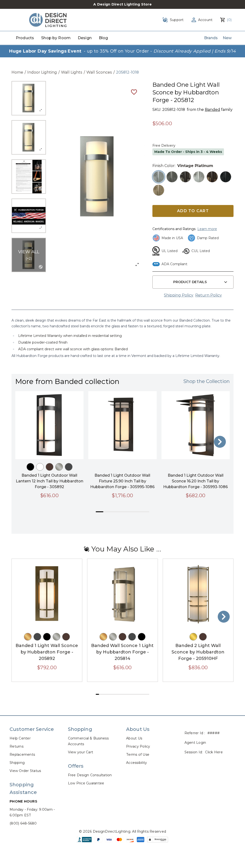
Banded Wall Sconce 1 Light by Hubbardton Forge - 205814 (122, 652)
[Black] (30, 467)
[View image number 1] (28, 98)
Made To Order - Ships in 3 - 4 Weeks (188, 152)
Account (205, 20)
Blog (103, 38)
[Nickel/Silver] (59, 467)
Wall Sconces (99, 72)
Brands (211, 38)
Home (17, 72)
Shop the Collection (206, 381)
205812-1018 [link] (127, 72)
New (227, 38)
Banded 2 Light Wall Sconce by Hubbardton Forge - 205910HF (198, 652)
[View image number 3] (28, 176)
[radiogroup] (193, 183)
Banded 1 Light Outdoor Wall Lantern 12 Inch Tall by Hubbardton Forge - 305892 (49, 481)
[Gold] (28, 637)
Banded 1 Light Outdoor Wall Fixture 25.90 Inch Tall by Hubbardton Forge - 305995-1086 (122, 481)
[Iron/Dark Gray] (68, 467)
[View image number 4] (28, 216)
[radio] (158, 177)
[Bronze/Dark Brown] (49, 467)
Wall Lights (71, 72)
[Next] (220, 442)
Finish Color (163, 165)
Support (177, 20)
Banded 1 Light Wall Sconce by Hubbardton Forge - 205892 (47, 652)
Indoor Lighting (42, 72)
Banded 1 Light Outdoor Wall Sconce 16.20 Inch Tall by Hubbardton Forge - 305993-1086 (195, 481)
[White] (40, 467)
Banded (212, 109)
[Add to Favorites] (134, 92)
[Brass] (193, 637)
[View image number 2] (28, 137)
